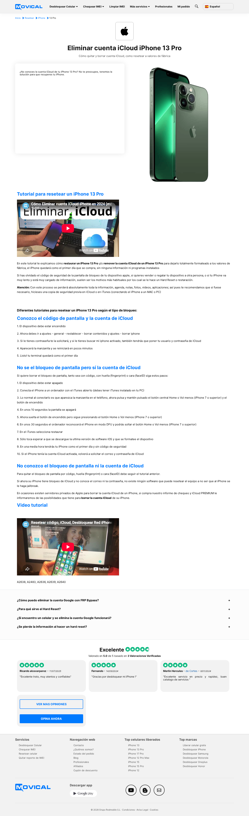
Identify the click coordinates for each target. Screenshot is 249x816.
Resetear (29, 18)
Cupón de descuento (85, 770)
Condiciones (128, 809)
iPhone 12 (133, 770)
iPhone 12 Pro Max (138, 757)
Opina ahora (51, 718)
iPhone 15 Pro (136, 766)
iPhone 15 (133, 762)
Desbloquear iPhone (194, 749)
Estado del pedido (83, 753)
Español (214, 6)
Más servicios (138, 6)
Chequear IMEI (92, 6)
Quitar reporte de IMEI (31, 757)
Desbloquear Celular (62, 6)
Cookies (154, 809)
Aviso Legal (142, 809)
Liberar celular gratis (194, 745)
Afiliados (78, 766)
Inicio (18, 18)
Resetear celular (28, 753)
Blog (75, 757)
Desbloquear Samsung (195, 753)
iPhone (41, 18)
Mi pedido (184, 6)
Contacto (78, 745)
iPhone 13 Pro (136, 749)
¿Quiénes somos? (83, 749)
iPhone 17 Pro (136, 753)
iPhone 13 (133, 745)
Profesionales (163, 6)
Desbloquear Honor (194, 766)
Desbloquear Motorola (195, 757)
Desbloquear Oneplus (195, 762)
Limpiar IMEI (117, 6)
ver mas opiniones (51, 704)
